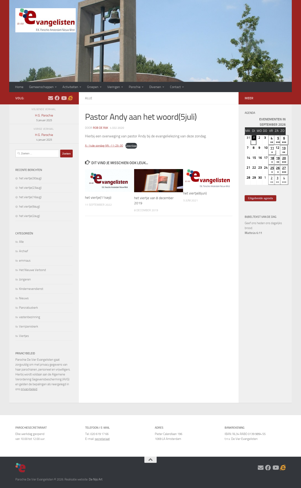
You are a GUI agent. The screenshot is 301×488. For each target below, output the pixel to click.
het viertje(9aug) (29, 206)
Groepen (92, 87)
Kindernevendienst (31, 289)
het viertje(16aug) (30, 197)
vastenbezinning (29, 317)
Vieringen (113, 87)
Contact (175, 87)
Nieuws (24, 298)
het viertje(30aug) (30, 178)
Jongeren (25, 279)
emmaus (25, 260)
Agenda (250, 113)
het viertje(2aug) (29, 216)
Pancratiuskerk (28, 308)
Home (19, 87)
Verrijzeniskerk (28, 326)
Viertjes (24, 336)
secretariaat (102, 439)
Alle (88, 98)
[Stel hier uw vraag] (50, 98)
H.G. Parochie (44, 117)
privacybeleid (29, 389)
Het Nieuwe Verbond (32, 270)
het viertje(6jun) (195, 193)
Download (131, 145)
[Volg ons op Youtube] (63, 98)
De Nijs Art (95, 479)
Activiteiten (70, 87)
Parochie (134, 87)
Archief (23, 251)
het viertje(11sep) (98, 197)
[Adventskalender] (70, 98)
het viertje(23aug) (30, 188)
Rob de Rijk (100, 128)
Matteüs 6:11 (253, 233)
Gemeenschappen (41, 87)
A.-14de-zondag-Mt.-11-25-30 (104, 145)
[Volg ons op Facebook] (57, 98)
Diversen (155, 87)
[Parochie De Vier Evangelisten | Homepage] (45, 20)
